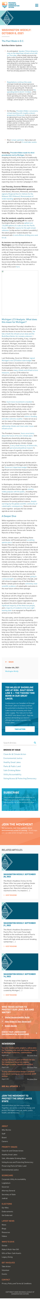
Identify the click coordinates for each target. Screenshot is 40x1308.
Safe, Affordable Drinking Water (14, 1158)
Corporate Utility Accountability (14, 1179)
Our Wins (5, 1208)
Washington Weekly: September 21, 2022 (19, 924)
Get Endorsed (7, 1215)
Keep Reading (11, 895)
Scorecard (7, 1175)
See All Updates (10, 1086)
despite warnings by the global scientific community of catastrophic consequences (19, 503)
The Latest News (32, 1055)
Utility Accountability (12, 774)
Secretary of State (9, 1194)
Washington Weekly (11, 671)
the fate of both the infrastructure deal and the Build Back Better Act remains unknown (18, 333)
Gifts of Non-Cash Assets (11, 1253)
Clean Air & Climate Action (14, 754)
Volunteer (5, 1270)
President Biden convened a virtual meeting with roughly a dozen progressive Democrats (22, 113)
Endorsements (7, 1211)
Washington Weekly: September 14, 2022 (19, 975)
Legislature (6, 1183)
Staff (3, 1134)
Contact (6, 1280)
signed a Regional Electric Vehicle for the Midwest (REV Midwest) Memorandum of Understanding (17, 196)
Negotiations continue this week (19, 82)
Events (4, 1274)
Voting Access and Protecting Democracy (17, 1162)
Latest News (8, 1221)
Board (4, 1138)
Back (11, 662)
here (18, 267)
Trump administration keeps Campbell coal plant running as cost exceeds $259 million (19, 1073)
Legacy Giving (7, 1257)
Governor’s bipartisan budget (16, 467)
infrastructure (7, 428)
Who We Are (6, 1130)
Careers (5, 1141)
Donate (4, 1246)
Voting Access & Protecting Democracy (19, 778)
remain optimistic (17, 140)
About (5, 1126)
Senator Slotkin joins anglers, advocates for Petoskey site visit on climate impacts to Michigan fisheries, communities (19, 1050)
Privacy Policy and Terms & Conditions (16, 1283)
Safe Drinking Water (12, 770)
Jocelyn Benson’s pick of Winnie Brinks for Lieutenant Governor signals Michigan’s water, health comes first (18, 1061)
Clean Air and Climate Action (12, 1151)
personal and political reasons (21, 448)
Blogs (4, 1229)
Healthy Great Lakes (12, 762)
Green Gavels (11, 1026)
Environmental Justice (12, 758)
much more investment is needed (19, 402)
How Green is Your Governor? (18, 1022)
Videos (4, 1236)
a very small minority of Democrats (23, 445)
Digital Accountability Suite (17, 1017)
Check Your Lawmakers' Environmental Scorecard (15, 1033)
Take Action (20, 729)
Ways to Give (8, 1242)
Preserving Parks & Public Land (14, 1166)
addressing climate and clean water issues (18, 426)
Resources (6, 1232)
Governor (5, 1187)
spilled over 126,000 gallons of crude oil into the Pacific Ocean (18, 225)
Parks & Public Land (12, 766)
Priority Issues (9, 1147)
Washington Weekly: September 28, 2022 (19, 875)
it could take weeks (29, 142)
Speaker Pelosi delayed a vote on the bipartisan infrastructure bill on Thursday (22, 53)
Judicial (4, 1198)
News (4, 1225)
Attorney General (8, 1191)
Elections (7, 1204)
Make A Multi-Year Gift (10, 1249)
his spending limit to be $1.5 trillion (21, 91)
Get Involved (8, 1263)
